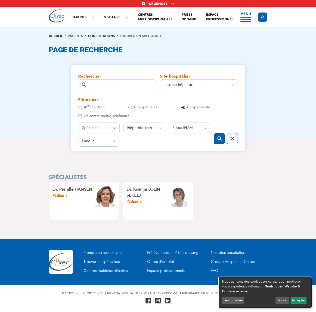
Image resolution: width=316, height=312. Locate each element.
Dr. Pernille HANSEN (72, 189)
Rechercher (89, 76)
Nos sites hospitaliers (228, 252)
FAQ (214, 270)
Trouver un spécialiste (102, 261)
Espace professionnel (219, 17)
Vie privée (95, 293)
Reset (232, 138)
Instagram (158, 300)
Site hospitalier (175, 76)
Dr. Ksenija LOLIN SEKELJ (143, 192)
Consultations (101, 36)
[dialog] (265, 292)
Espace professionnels (166, 270)
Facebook (148, 300)
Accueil (56, 36)
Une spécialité (146, 107)
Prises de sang (189, 17)
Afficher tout (94, 107)
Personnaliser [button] (233, 300)
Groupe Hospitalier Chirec (233, 261)
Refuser (282, 300)
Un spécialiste (198, 107)
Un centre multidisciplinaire (107, 116)
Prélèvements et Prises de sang (172, 252)
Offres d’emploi (160, 261)
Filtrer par (88, 99)
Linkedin (167, 300)
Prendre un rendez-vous (103, 252)
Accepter (298, 300)
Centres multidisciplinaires (155, 17)
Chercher (219, 138)
